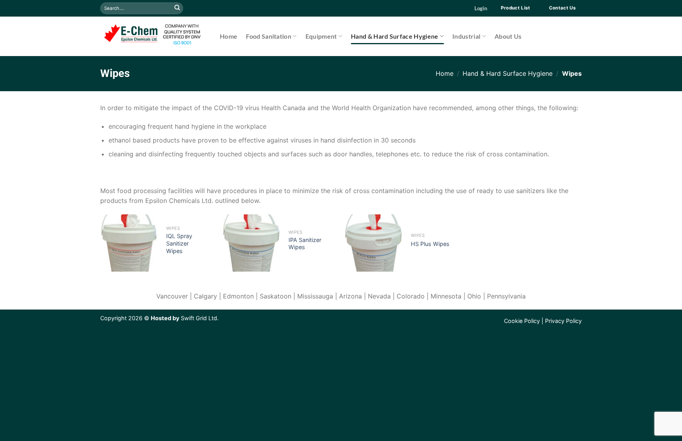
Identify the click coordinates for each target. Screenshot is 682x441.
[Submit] (177, 8)
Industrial (466, 36)
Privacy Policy (563, 320)
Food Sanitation (268, 36)
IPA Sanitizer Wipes (305, 243)
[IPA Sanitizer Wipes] (251, 243)
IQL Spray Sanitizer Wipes (179, 243)
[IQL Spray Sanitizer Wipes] (128, 243)
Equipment (321, 36)
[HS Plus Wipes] (373, 243)
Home (228, 36)
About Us (508, 36)
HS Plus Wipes (430, 243)
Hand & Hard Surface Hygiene (394, 36)
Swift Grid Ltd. (199, 318)
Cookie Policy (522, 320)
